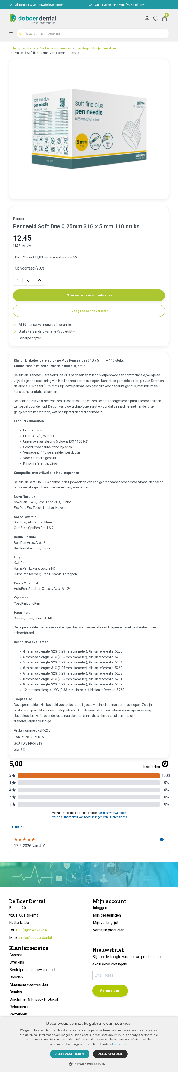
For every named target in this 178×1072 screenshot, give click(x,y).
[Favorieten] (155, 18)
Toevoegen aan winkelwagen (89, 295)
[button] (89, 1064)
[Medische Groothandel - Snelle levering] (32, 18)
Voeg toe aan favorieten (90, 311)
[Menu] (12, 33)
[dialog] (89, 1044)
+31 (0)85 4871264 (31, 930)
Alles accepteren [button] (69, 1054)
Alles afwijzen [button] (110, 1054)
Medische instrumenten (55, 48)
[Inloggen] (147, 18)
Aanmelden (110, 990)
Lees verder (120, 1044)
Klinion (18, 218)
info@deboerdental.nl (38, 937)
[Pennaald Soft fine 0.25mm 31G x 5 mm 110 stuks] (89, 129)
